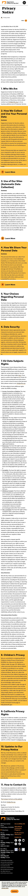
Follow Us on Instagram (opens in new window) (16, 844)
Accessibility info (20, 824)
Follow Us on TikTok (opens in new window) (19, 844)
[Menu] (24, 2)
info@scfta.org (13, 102)
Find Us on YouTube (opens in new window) (23, 840)
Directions (5, 830)
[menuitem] (10, 2)
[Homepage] (10, 818)
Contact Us (18, 837)
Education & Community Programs (18, 828)
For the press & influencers (19, 833)
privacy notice (5, 888)
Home (1, 17)
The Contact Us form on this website (11, 799)
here (20, 375)
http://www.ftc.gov (6, 704)
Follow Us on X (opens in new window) (19, 840)
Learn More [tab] (10, 172)
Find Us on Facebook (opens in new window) (15, 840)
